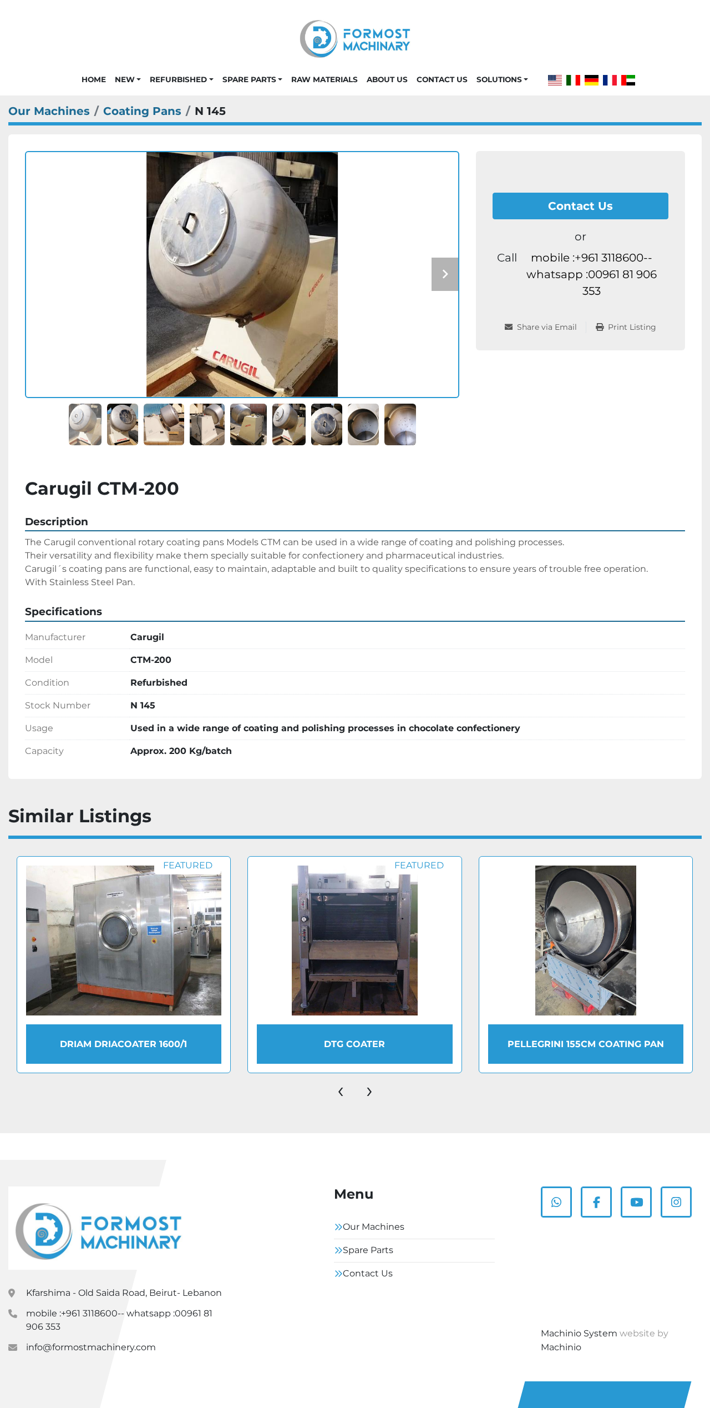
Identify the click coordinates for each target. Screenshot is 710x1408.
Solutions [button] (499, 79)
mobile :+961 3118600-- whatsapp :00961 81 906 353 (591, 274)
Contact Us (442, 79)
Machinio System (579, 1333)
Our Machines (373, 1226)
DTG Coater (123, 1044)
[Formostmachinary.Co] (98, 1228)
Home (94, 79)
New (125, 79)
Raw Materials (324, 79)
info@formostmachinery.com (91, 1347)
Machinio (561, 1347)
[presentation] (340, 1090)
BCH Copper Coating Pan (586, 1044)
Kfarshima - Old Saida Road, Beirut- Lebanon (124, 1293)
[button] (128, 79)
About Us (387, 79)
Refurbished (178, 79)
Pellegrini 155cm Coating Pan (355, 1044)
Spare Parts (249, 79)
